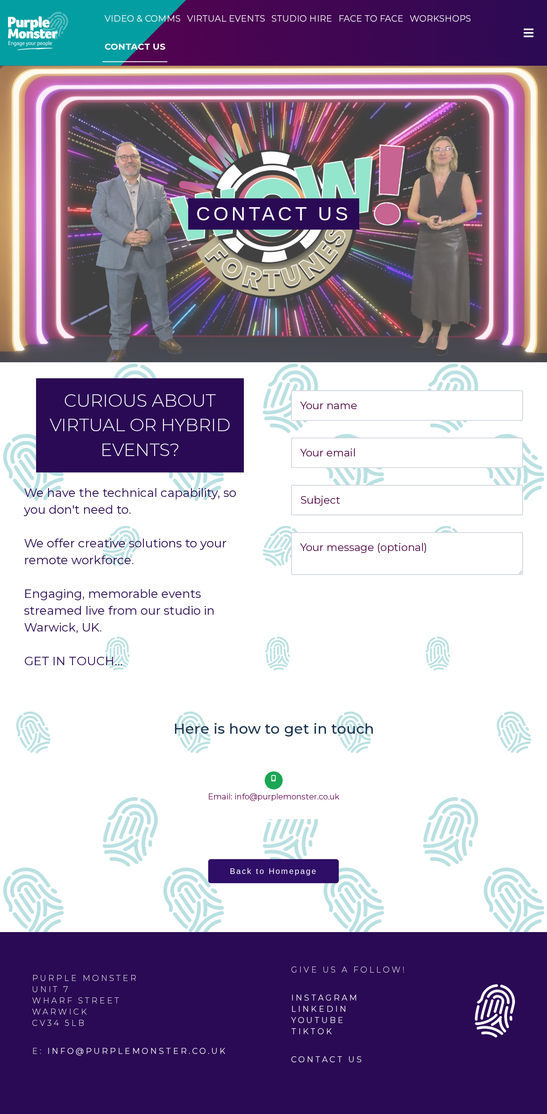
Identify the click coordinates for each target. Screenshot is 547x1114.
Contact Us (135, 46)
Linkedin (319, 1009)
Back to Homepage (273, 871)
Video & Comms (143, 18)
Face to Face (370, 18)
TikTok (312, 1031)
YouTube (318, 1020)
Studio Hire (301, 18)
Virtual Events (226, 18)
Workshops (440, 18)
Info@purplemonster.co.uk (137, 1051)
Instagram (325, 998)
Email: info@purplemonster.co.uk (274, 796)
